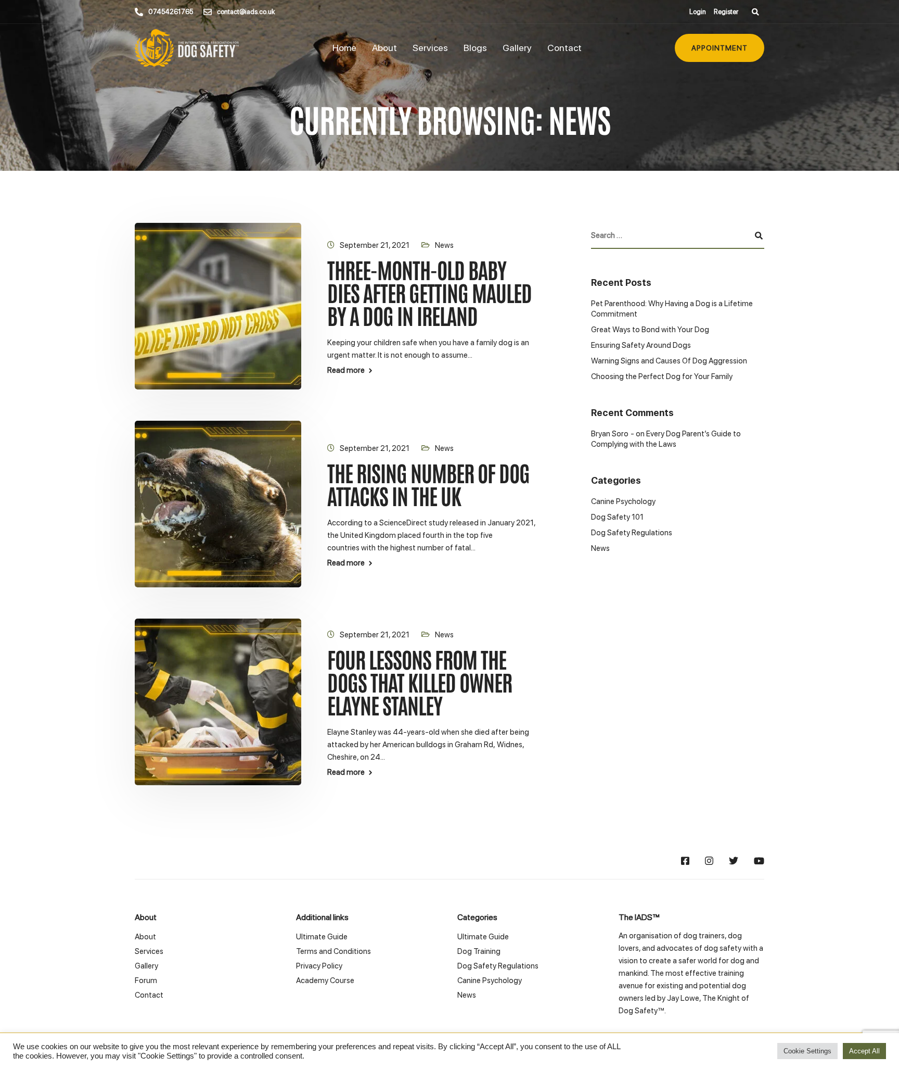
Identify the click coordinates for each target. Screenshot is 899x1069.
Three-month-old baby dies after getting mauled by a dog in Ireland (429, 292)
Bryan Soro (609, 433)
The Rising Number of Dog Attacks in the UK (428, 483)
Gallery (517, 47)
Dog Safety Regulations (631, 532)
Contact (564, 47)
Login (697, 12)
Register (726, 12)
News (444, 245)
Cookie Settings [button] (807, 1051)
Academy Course (325, 980)
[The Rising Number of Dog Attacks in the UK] (218, 503)
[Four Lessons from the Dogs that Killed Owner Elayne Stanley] (218, 701)
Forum (146, 980)
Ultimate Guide (322, 936)
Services (430, 47)
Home (344, 47)
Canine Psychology (623, 501)
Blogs (475, 47)
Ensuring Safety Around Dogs (641, 345)
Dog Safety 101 (617, 517)
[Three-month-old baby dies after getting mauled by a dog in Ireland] (218, 305)
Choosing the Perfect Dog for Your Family (662, 376)
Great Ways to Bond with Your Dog (650, 329)
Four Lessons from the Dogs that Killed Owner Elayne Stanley (419, 681)
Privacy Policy (319, 966)
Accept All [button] (864, 1051)
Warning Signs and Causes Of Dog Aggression (669, 361)
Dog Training (478, 951)
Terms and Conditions (333, 951)
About (384, 47)
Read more (346, 370)
